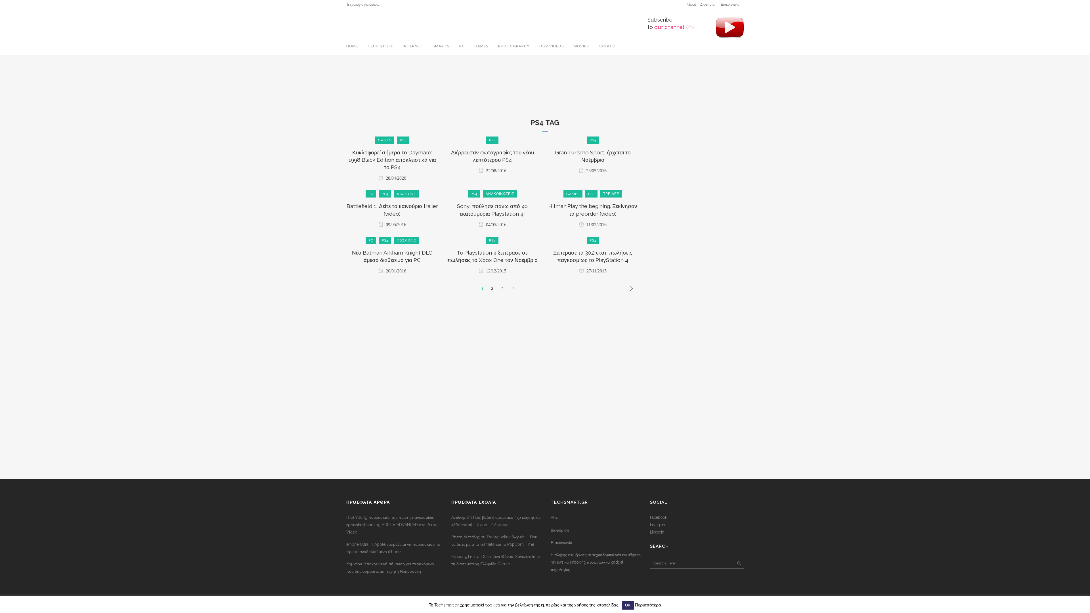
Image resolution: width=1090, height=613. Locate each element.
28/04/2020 (395, 178)
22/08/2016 (495, 170)
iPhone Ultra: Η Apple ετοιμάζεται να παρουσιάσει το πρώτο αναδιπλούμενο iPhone (393, 548)
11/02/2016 (596, 224)
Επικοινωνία (730, 5)
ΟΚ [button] (627, 605)
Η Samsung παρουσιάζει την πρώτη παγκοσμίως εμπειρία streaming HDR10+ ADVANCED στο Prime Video (391, 524)
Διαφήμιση (708, 5)
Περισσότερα (648, 605)
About (691, 5)
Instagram (658, 524)
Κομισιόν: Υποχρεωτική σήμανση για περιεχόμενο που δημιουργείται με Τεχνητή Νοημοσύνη (390, 568)
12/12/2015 (495, 270)
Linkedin (657, 532)
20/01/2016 (395, 270)
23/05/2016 (596, 170)
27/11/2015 (596, 270)
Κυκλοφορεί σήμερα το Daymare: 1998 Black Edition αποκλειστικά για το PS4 (392, 159)
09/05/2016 (395, 224)
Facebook (658, 517)
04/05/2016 (495, 224)
